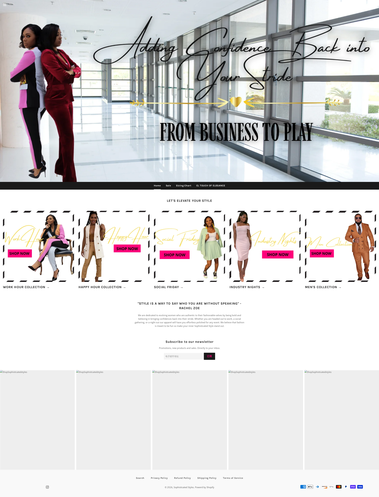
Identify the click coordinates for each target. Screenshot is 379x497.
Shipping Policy (206, 478)
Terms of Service (233, 478)
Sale (168, 185)
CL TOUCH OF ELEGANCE (210, 185)
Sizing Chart (183, 185)
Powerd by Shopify (204, 487)
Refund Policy (182, 478)
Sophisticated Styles (184, 487)
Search (140, 478)
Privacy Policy (159, 478)
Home (157, 185)
